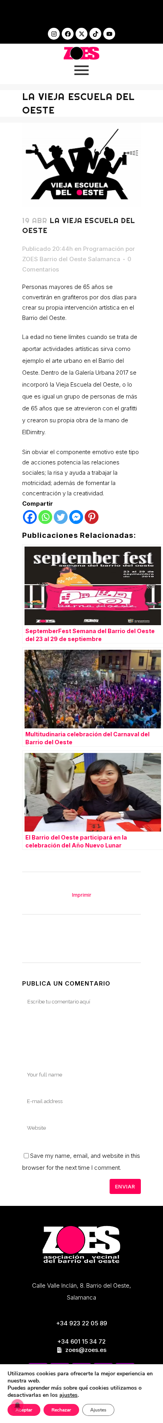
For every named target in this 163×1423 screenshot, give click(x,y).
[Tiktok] (95, 34)
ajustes (68, 1395)
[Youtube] (109, 34)
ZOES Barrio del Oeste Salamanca (71, 259)
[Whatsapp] (45, 517)
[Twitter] (61, 517)
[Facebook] (68, 34)
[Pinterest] (92, 517)
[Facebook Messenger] (76, 517)
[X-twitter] (81, 34)
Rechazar (61, 1410)
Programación (103, 248)
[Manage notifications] (17, 1405)
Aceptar (23, 1410)
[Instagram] (54, 34)
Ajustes (98, 1410)
